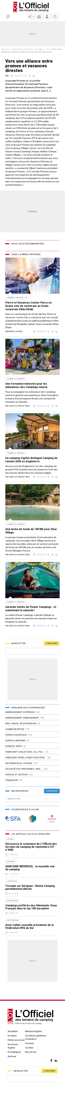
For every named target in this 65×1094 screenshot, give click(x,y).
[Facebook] (50, 1060)
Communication (14, 729)
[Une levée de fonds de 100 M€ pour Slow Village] (32, 502)
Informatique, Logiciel (18, 763)
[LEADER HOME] (32, 819)
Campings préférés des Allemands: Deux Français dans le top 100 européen (31, 907)
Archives (12, 1056)
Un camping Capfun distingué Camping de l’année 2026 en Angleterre (31, 459)
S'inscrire (52, 643)
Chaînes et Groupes (16, 379)
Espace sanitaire (15, 740)
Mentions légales (33, 1031)
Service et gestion (16, 774)
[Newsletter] (39, 16)
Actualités (13, 1031)
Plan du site (30, 1052)
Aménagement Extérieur (20, 712)
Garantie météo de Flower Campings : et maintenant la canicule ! (30, 608)
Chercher (52, 791)
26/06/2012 (18, 76)
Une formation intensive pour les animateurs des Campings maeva (26, 385)
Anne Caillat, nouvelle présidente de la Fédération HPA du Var (29, 927)
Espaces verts (13, 746)
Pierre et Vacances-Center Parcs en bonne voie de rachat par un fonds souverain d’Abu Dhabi (28, 306)
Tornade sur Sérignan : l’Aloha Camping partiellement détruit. (30, 887)
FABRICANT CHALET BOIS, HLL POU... (24, 752)
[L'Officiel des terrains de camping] (32, 7)
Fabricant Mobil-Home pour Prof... (25, 757)
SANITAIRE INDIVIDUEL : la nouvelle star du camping (30, 868)
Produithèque (14, 1052)
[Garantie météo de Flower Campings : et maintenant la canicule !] (32, 580)
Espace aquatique (16, 735)
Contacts (29, 1043)
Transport (11, 780)
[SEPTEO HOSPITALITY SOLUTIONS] (52, 819)
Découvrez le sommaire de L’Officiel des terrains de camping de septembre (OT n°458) (31, 846)
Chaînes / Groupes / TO (37, 49)
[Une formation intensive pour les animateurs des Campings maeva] (32, 357)
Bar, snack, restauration (20, 723)
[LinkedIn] (55, 1060)
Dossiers (12, 1035)
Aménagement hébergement (22, 718)
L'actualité (17, 49)
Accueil (5, 49)
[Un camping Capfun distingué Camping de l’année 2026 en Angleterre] (32, 431)
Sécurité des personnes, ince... (23, 769)
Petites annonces (16, 1040)
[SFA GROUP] (13, 819)
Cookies (29, 1047)
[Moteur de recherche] (55, 16)
